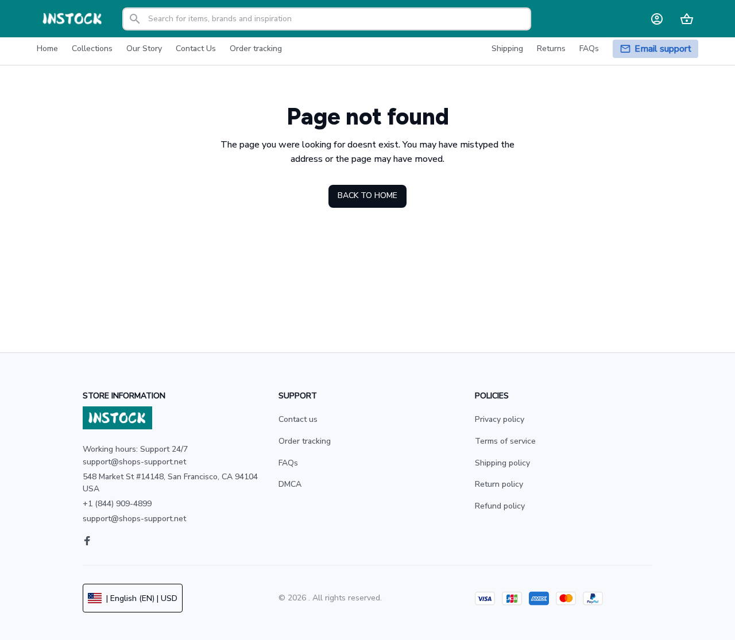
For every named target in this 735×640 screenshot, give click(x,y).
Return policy (499, 484)
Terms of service (505, 441)
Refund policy (500, 506)
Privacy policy (499, 419)
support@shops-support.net (134, 518)
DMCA (289, 484)
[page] (663, 49)
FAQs (288, 462)
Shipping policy (502, 462)
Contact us (298, 419)
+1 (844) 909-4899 (117, 503)
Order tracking (304, 441)
